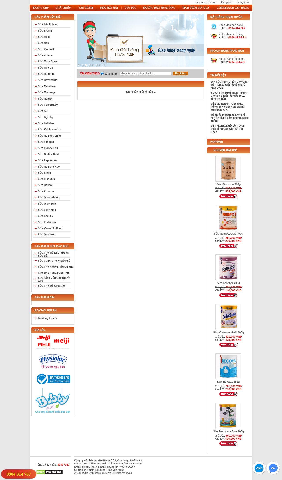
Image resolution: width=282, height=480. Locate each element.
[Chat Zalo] (259, 473)
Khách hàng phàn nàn (232, 58)
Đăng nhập (243, 2)
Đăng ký (226, 2)
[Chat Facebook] (273, 473)
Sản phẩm (111, 73)
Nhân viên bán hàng (231, 34)
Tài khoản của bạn (205, 2)
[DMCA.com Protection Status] (49, 473)
